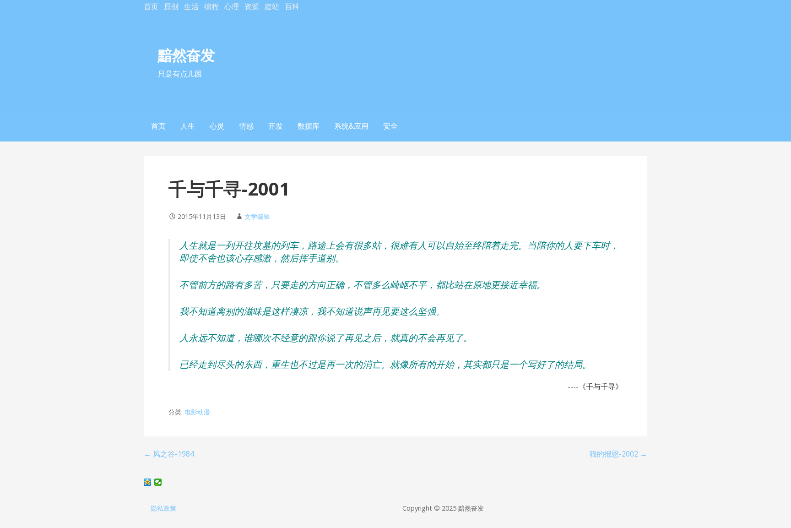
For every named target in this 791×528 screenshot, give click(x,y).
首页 (151, 6)
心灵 (217, 126)
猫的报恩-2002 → (618, 454)
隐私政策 (163, 508)
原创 (171, 6)
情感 (246, 126)
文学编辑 (257, 216)
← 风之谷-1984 (169, 454)
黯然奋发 (186, 55)
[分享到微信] (158, 482)
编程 (211, 6)
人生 (187, 126)
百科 (292, 6)
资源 (251, 6)
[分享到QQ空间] (148, 482)
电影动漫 (197, 412)
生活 (191, 6)
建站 (272, 6)
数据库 (309, 126)
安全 (390, 126)
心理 (231, 6)
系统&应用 (351, 126)
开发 (275, 126)
